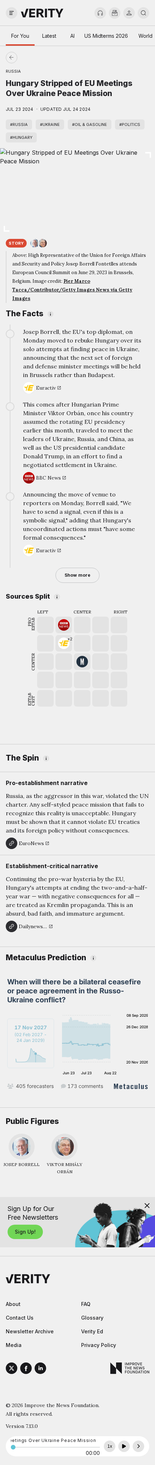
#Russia (19, 124)
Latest (49, 36)
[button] (64, 643)
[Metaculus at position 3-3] (82, 661)
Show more (77, 575)
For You (20, 36)
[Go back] (44, 57)
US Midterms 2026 (106, 36)
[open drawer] (11, 13)
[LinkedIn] (40, 1369)
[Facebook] (26, 1369)
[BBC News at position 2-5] (64, 625)
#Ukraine (50, 124)
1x (109, 1446)
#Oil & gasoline (89, 124)
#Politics (129, 124)
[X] (11, 1369)
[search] (143, 13)
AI (72, 36)
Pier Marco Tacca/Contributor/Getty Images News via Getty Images (72, 289)
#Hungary (21, 137)
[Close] (147, 1205)
